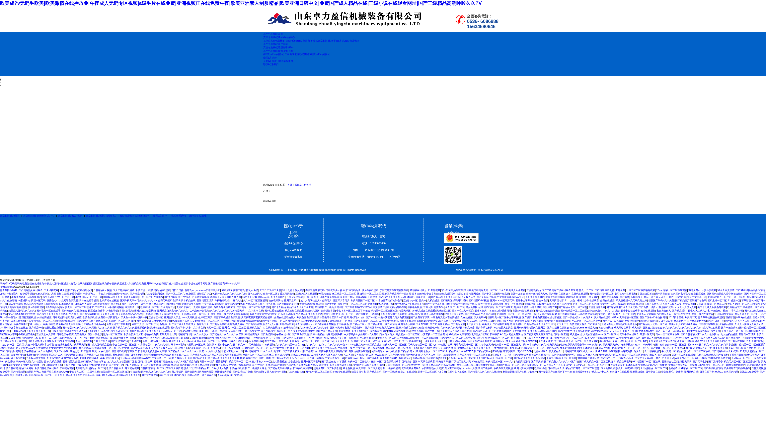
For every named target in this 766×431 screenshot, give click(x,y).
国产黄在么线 (269, 320)
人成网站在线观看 (68, 300)
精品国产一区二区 (395, 348)
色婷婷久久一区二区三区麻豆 (258, 354)
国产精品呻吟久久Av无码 (725, 351)
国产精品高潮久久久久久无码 (622, 307)
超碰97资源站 (219, 331)
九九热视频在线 (57, 293)
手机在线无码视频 (503, 368)
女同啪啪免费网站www (158, 354)
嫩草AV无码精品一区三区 (625, 317)
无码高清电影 (556, 300)
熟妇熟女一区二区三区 (369, 293)
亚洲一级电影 (95, 334)
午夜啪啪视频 (222, 300)
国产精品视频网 (736, 341)
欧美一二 (46, 337)
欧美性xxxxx (351, 358)
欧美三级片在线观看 (702, 314)
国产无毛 (132, 361)
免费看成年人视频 (191, 303)
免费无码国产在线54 (169, 300)
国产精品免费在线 (219, 324)
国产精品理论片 (406, 351)
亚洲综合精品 (533, 290)
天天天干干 (563, 324)
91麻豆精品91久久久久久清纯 (154, 344)
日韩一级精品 (317, 334)
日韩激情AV (496, 334)
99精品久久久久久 (182, 320)
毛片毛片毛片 (387, 334)
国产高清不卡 (178, 327)
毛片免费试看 (18, 297)
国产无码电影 (700, 361)
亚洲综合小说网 (406, 324)
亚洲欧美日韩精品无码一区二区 (481, 290)
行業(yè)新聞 (302, 54)
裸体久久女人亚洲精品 (181, 341)
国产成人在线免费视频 (547, 310)
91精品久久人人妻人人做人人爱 (708, 337)
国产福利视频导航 (502, 324)
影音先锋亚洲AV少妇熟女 (263, 314)
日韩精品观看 (67, 368)
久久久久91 (311, 344)
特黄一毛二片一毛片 (462, 310)
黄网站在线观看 (635, 303)
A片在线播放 (52, 307)
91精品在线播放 (418, 290)
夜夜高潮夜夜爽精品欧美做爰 (92, 365)
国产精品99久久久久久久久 (155, 371)
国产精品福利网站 (89, 314)
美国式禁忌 (344, 331)
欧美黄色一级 (432, 327)
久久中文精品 (559, 354)
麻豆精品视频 (18, 358)
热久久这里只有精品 (195, 368)
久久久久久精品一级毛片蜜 (289, 344)
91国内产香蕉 (448, 348)
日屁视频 (372, 297)
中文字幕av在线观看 (213, 303)
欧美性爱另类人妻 (133, 334)
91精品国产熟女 (387, 320)
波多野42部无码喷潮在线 (69, 324)
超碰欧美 (324, 365)
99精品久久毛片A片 (94, 324)
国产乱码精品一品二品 (366, 320)
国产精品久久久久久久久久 (146, 331)
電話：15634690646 (374, 243)
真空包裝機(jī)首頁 (10, 215)
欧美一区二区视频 (299, 348)
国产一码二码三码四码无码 (670, 331)
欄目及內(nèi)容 (303, 184)
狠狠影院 (730, 317)
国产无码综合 (715, 361)
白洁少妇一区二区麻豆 (12, 344)
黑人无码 (115, 303)
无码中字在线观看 (629, 334)
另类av (422, 300)
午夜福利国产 (632, 368)
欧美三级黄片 (79, 334)
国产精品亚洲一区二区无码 (382, 324)
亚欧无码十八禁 (168, 334)
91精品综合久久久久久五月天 (539, 324)
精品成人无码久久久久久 (21, 310)
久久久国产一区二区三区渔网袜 (738, 331)
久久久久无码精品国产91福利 (712, 354)
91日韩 (474, 320)
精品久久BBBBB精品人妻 (255, 297)
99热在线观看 (7, 348)
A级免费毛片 (682, 358)
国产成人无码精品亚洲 (99, 344)
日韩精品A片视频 (102, 290)
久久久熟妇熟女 (581, 331)
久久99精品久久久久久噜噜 (314, 327)
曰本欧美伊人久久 (536, 344)
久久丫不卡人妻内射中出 (539, 337)
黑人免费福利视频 (276, 371)
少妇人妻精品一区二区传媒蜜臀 (141, 365)
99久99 (443, 358)
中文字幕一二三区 (161, 358)
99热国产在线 (445, 344)
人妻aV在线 (536, 320)
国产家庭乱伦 (187, 365)
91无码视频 (497, 303)
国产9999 (693, 344)
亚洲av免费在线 (404, 327)
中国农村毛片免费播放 (276, 341)
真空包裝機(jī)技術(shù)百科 (135, 215)
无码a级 (221, 375)
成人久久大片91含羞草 (595, 351)
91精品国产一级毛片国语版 (329, 307)
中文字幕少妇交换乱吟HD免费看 (361, 334)
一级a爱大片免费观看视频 (20, 293)
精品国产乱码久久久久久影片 (193, 334)
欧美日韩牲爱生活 (109, 358)
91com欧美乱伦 (354, 344)
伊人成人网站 (591, 341)
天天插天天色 (473, 324)
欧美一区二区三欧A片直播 (362, 361)
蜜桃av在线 (542, 300)
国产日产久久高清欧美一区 (296, 337)
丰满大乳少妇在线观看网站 (683, 324)
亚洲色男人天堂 (172, 317)
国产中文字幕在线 (434, 303)
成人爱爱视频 (279, 361)
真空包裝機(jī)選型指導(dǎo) (101, 215)
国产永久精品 (278, 307)
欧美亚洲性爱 (331, 314)
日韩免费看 (513, 348)
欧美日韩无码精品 (105, 375)
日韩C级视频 (126, 310)
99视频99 (226, 290)
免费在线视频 (607, 300)
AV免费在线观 (255, 341)
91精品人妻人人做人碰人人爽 (326, 354)
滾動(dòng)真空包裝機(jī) (299, 40)
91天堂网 (86, 351)
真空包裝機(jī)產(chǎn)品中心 (38, 215)
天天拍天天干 (617, 365)
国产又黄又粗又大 (292, 351)
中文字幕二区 (76, 371)
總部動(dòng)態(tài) (273, 54)
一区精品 (347, 320)
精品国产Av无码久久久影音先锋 (41, 303)
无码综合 (407, 361)
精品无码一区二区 (238, 361)
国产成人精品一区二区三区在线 (474, 354)
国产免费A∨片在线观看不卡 (409, 303)
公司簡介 (293, 236)
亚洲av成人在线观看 (306, 293)
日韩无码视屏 (334, 320)
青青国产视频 (119, 351)
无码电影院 (255, 344)
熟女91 (620, 368)
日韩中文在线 (653, 371)
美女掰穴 (605, 303)
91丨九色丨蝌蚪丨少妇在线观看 (582, 300)
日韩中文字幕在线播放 (16, 327)
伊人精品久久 (556, 351)
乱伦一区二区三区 (112, 334)
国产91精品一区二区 (609, 354)
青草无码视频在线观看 (311, 303)
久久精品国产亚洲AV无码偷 (440, 365)
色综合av (189, 290)
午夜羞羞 (135, 371)
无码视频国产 (34, 297)
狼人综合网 (605, 341)
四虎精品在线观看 (160, 290)
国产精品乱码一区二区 (601, 293)
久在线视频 (467, 317)
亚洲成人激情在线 (652, 327)
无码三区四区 (443, 310)
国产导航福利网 (484, 327)
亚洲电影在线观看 (553, 320)
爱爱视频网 (222, 361)
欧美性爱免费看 (52, 327)
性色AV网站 (42, 293)
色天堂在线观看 (545, 314)
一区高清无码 (507, 300)
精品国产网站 (33, 371)
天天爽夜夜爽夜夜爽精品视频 (257, 317)
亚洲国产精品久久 (197, 358)
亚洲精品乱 (499, 341)
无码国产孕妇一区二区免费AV (244, 331)
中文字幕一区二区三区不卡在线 (353, 310)
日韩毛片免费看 (101, 303)
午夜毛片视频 (415, 307)
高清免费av (694, 290)
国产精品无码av (482, 351)
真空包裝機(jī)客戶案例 (70, 215)
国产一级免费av (729, 327)
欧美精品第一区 (494, 361)
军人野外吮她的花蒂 (452, 290)
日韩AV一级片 (206, 361)
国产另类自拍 (662, 293)
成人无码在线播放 (433, 314)
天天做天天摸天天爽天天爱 (199, 371)
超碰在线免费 (151, 334)
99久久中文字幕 (725, 290)
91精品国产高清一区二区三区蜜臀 (581, 368)
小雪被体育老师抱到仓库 (389, 300)
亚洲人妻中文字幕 (523, 368)
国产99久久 (122, 293)
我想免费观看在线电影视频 (547, 317)
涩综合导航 (536, 307)
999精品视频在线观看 (423, 310)
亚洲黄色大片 (482, 310)
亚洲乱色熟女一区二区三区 (430, 351)
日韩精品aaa (18, 331)
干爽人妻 (428, 307)
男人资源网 (178, 371)
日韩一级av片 (618, 303)
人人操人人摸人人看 (162, 348)
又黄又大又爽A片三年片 (647, 358)
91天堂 (63, 290)
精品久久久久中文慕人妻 (323, 348)
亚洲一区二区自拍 (637, 341)
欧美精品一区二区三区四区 (115, 371)
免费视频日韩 (328, 310)
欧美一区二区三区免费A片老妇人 (639, 354)
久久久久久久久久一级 (38, 331)
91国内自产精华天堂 (588, 358)
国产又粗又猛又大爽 (460, 361)
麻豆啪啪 (497, 351)
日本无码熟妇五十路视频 (41, 341)
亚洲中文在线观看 (630, 310)
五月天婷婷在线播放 (123, 290)
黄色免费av (85, 348)
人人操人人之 (468, 297)
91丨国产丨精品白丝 (675, 297)
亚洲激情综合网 (596, 307)
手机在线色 (432, 358)
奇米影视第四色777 (631, 344)
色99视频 (451, 334)
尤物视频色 (294, 361)
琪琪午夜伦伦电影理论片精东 (461, 303)
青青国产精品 (347, 297)
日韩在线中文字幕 (302, 368)
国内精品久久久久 (112, 297)
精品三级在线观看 (294, 310)
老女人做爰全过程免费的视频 (521, 341)
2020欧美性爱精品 (440, 324)
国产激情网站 (268, 334)
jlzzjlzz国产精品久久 (326, 331)
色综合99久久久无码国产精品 (302, 365)
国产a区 (729, 320)
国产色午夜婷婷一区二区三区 (670, 344)
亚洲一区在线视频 (231, 348)
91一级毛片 (35, 324)
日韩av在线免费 (197, 337)
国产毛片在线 (574, 354)
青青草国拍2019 (9, 290)
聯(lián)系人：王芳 (373, 236)
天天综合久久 (342, 341)
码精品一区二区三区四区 (384, 310)
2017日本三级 (676, 317)
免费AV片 (439, 307)
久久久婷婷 (69, 365)
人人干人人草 (742, 320)
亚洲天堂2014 (291, 300)
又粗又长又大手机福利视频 (109, 307)
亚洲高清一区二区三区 (302, 341)
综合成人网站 (237, 324)
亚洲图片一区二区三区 (508, 314)
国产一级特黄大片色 (256, 368)
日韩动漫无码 (20, 375)
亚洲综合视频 (287, 324)
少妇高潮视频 (242, 337)
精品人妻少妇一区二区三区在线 (694, 351)
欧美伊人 (487, 324)
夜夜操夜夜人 (663, 310)
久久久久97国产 (360, 331)
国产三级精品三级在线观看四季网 (560, 290)
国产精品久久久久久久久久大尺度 (186, 351)
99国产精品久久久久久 (252, 303)
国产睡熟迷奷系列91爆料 (454, 300)
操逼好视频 (182, 337)
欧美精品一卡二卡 (391, 341)
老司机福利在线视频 (625, 293)
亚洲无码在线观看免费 (480, 341)
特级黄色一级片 (126, 337)
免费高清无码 (522, 361)
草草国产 (132, 351)
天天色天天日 (617, 331)
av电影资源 (112, 310)
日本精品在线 (188, 300)
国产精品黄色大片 (696, 320)
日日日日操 (178, 290)
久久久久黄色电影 (534, 297)
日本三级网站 (255, 293)
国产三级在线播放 (366, 337)
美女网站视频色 (460, 320)
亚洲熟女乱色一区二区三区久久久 (47, 375)
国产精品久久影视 (31, 337)
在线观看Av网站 (378, 331)
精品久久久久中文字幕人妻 (80, 375)
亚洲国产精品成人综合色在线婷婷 (725, 293)
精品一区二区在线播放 (426, 337)
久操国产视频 (544, 303)
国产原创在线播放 (558, 293)
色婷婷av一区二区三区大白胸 (510, 344)
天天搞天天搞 (107, 314)
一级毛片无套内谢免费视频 (445, 317)
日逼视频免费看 (96, 310)
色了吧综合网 (319, 337)
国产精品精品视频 (255, 324)
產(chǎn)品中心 (293, 243)
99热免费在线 (385, 303)
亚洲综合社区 (669, 361)
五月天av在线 (61, 351)
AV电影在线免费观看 (719, 358)
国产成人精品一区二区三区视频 (596, 361)
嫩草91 (278, 351)
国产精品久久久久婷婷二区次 (92, 320)
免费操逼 (191, 293)
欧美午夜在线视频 (555, 297)
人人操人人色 (213, 351)
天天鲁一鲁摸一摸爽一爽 (134, 317)
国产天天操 (537, 361)
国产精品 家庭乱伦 (604, 290)
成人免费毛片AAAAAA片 (129, 314)
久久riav (152, 300)
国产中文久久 (225, 344)
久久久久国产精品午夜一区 (67, 337)
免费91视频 (689, 303)
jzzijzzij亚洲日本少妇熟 (171, 375)
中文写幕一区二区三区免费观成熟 (395, 337)
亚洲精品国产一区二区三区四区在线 (539, 348)
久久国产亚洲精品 (394, 354)
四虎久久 (597, 344)
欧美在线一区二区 (150, 307)
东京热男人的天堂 (503, 327)
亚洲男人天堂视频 (646, 314)
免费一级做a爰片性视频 (155, 341)
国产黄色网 (331, 303)
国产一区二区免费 (625, 314)
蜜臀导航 (342, 303)
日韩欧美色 (343, 324)
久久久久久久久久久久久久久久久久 (682, 327)
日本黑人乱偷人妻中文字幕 (152, 351)
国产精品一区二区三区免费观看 (253, 307)
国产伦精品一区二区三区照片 (749, 344)
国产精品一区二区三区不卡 (514, 365)
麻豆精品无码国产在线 (514, 371)
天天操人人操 (649, 337)
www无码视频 (189, 317)
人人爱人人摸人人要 (671, 303)
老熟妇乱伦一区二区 (499, 337)
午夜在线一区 (283, 334)
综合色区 (518, 324)
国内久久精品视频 (446, 354)
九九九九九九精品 (116, 361)
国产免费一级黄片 (648, 307)
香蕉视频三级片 (26, 334)
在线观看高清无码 (315, 290)
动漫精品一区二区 (95, 368)
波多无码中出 (18, 354)
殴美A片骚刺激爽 (238, 341)
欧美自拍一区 (518, 337)
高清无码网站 (131, 297)
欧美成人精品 (282, 354)
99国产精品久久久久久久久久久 (229, 293)
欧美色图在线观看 (306, 317)
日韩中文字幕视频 (609, 297)
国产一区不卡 (611, 334)
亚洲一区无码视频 (310, 361)
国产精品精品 (137, 293)
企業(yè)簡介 (270, 61)
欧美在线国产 (250, 358)
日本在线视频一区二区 (397, 365)
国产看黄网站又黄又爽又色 (538, 334)
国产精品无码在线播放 (280, 368)
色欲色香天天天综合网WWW (575, 344)
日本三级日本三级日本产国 (331, 317)
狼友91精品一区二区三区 (88, 297)
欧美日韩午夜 (358, 371)
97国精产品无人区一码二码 (365, 341)
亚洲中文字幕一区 (696, 297)
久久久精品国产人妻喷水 (393, 314)
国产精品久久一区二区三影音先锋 (458, 337)
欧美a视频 (361, 297)
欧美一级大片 (23, 361)
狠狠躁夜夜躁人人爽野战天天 (70, 344)
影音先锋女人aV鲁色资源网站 (32, 348)
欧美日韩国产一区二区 (363, 300)
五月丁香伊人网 (101, 341)
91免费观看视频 (200, 297)
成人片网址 (604, 348)
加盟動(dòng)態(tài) (319, 54)
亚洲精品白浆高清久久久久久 (173, 310)
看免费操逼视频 (121, 354)
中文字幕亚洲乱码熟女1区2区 (473, 334)
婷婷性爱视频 (521, 307)
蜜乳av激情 (252, 290)
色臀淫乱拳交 (632, 320)
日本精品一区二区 (363, 354)
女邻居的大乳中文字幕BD (662, 341)
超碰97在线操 (234, 375)
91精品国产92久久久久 (628, 337)
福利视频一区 (37, 365)
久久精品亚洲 (168, 307)
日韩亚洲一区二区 (502, 358)
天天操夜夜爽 (51, 290)
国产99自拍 (594, 324)
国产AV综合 (184, 297)
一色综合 (374, 314)
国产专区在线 (489, 293)
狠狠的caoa (405, 358)
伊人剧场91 (480, 317)
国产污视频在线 (119, 341)
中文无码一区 (668, 351)
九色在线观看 (540, 351)
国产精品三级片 (358, 324)
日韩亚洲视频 (473, 293)
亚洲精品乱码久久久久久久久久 (474, 348)
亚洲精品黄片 (254, 327)
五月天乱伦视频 (294, 297)
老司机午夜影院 (648, 320)
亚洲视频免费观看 (723, 314)
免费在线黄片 (664, 337)
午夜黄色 (74, 314)
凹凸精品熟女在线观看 (31, 290)
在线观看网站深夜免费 (621, 351)
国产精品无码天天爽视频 (13, 341)
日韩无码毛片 (353, 290)
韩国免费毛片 (252, 334)
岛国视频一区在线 (195, 344)
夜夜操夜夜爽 (455, 358)
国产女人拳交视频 (140, 348)
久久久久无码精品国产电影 (542, 331)
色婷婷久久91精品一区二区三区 (685, 368)
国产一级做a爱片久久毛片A (577, 317)
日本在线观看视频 (88, 300)
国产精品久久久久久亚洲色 (445, 297)
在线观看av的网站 (275, 365)
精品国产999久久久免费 (661, 300)
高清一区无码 (38, 300)
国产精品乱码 (374, 371)
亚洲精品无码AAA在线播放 (652, 365)
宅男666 (30, 354)
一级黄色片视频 (719, 310)
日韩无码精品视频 (457, 341)
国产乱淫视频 (228, 320)
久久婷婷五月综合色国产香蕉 (455, 331)
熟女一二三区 (586, 290)
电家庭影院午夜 (334, 334)
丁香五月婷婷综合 (105, 293)
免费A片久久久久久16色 (332, 344)
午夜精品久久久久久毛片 (309, 314)
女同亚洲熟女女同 (431, 368)
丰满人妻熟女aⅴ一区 (232, 351)
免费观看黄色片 (578, 324)
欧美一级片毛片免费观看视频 (232, 314)
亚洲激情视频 (522, 320)
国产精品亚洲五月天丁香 (698, 348)
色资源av (211, 344)
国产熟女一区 (116, 365)
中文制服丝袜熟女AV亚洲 (510, 297)
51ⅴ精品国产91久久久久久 (436, 320)
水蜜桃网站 (89, 293)
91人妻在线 (576, 334)
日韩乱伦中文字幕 (64, 341)
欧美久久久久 (720, 348)
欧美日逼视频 (698, 293)
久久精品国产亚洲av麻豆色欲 (164, 303)
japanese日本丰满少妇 (208, 290)
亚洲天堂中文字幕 (45, 334)
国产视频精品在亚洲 (287, 303)
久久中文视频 (612, 310)
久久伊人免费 (545, 341)
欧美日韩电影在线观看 (47, 368)
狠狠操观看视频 (27, 317)
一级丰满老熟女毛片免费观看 (393, 317)
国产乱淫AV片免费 (242, 371)
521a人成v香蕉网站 (500, 310)
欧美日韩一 (205, 331)
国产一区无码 (390, 371)
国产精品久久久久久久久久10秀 (225, 358)
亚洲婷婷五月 (550, 307)
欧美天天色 (553, 344)
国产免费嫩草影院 (419, 317)
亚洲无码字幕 (691, 371)
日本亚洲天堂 (590, 348)
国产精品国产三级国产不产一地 (555, 371)
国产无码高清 (413, 354)
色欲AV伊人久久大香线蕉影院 (711, 341)
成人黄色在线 (15, 303)
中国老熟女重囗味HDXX (49, 354)
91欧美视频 (268, 344)
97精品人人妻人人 (599, 371)
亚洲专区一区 (155, 317)
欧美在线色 (540, 368)
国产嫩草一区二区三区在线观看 (667, 348)
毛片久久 (638, 351)
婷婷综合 (435, 348)
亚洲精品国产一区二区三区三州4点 (726, 297)
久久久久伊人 (652, 303)
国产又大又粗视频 (516, 331)
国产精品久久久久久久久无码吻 (484, 371)
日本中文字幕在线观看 (698, 331)
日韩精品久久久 (53, 365)
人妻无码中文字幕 (161, 320)
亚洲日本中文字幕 (501, 354)
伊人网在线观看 (602, 317)
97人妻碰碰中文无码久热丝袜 (631, 300)
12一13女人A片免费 (217, 368)
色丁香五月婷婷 (685, 341)
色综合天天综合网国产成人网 (225, 297)
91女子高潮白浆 (289, 327)
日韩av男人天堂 (83, 303)
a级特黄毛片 (378, 351)
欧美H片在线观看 (514, 303)
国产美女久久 (69, 310)
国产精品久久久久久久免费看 (52, 314)
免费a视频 (529, 303)
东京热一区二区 (606, 314)
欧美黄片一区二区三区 (395, 344)
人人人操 (348, 354)
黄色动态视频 (605, 327)
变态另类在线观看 (231, 354)
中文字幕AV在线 (254, 310)
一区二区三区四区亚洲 (597, 365)
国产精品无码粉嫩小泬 (80, 290)
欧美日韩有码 (11, 368)
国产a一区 (371, 317)
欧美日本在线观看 (619, 371)
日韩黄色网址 (138, 354)
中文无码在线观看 (578, 293)
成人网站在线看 (622, 327)
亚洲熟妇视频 (637, 371)
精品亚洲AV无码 (755, 337)
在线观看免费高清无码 (74, 331)
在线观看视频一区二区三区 (106, 348)
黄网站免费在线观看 (359, 351)
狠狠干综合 (239, 290)
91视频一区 (734, 300)
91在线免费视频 (271, 327)
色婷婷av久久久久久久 (128, 375)
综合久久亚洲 (312, 310)
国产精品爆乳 (679, 310)
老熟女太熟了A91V (18, 365)
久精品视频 (433, 300)
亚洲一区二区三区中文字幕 (432, 371)
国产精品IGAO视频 (479, 300)
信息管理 (392, 256)
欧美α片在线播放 (407, 371)
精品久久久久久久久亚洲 (300, 307)
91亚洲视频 (434, 290)
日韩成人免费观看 (749, 371)
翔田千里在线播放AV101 (55, 371)
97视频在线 (324, 293)
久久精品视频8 (652, 351)
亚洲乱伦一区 (410, 300)
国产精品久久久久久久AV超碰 (529, 358)
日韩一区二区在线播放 (151, 297)
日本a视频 (631, 365)
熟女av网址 (142, 337)
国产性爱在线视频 (274, 310)
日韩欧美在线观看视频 (409, 320)
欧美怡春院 (49, 324)
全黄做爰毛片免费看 (672, 371)
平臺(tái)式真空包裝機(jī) (346, 40)
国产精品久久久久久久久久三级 (227, 334)
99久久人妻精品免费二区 (167, 314)
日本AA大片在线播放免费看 (600, 337)
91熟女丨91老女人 (574, 365)
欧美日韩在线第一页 (540, 354)
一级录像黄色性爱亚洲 (434, 341)
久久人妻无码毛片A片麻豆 (312, 320)
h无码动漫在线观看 (202, 307)
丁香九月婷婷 (553, 358)
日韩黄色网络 (60, 317)
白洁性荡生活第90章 (225, 307)
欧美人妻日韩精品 (451, 368)
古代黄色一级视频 (199, 310)
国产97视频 (170, 297)
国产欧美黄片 (565, 331)
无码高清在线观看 (159, 327)
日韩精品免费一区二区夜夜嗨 (200, 375)
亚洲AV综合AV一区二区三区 (569, 337)
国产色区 (424, 348)
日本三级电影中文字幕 (424, 293)
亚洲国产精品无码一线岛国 (396, 293)
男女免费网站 (473, 307)
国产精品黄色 (458, 324)
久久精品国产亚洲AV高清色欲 (62, 358)
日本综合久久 (555, 368)
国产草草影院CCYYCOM (358, 307)
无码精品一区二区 (171, 331)
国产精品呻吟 (36, 327)
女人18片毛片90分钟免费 (22, 314)
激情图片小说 (204, 293)
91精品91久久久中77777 (459, 351)
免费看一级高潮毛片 (109, 317)
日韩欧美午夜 (64, 334)
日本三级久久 (311, 297)
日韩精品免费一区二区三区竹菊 (198, 314)
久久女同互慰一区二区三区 (40, 320)
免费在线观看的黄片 (285, 317)
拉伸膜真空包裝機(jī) (274, 40)
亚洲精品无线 (70, 361)
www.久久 (509, 361)
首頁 (289, 184)
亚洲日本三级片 (747, 334)
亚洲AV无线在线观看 (424, 361)
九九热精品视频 (729, 334)
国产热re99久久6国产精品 (478, 358)
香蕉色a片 (52, 300)
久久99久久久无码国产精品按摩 (458, 327)
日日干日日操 (665, 320)
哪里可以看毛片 (341, 300)
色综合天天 (203, 324)
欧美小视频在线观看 (566, 314)
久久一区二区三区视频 (255, 300)
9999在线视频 (743, 317)
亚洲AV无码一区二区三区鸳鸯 (497, 307)
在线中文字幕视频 (457, 371)
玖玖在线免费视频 (329, 297)
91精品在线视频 (622, 361)
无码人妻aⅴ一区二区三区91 (742, 303)
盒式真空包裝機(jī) (323, 40)
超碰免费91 (319, 368)
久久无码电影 (302, 324)
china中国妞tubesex (571, 348)
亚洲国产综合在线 (163, 361)
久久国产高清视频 (680, 293)
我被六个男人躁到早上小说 (39, 344)
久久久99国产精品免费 (186, 361)
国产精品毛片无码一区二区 (653, 324)
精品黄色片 (680, 320)
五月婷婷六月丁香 (279, 348)
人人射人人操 (105, 327)
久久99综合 (664, 354)
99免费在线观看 (341, 371)
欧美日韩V (648, 344)
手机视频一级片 (346, 348)
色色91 (719, 371)
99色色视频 (349, 368)
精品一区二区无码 (653, 297)
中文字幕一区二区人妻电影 (370, 368)
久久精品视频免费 (204, 365)
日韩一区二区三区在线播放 (353, 314)
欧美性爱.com (580, 371)
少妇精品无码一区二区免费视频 (673, 314)
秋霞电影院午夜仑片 (106, 337)
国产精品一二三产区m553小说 (617, 358)
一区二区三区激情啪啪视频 (640, 290)
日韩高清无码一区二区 (466, 344)
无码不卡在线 (183, 307)
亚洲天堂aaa (7, 287)
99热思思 (75, 351)
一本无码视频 (258, 337)
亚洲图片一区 (132, 307)
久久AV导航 (422, 324)
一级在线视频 (393, 368)
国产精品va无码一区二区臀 (572, 307)
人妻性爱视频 (709, 290)
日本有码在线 (66, 303)
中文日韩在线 (92, 371)
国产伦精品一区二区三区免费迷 (577, 310)
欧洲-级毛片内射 (356, 317)
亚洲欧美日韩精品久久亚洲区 (530, 327)
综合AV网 (482, 337)
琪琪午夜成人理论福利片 (220, 337)
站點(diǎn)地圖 (293, 256)
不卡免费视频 (608, 368)
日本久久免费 (18, 320)
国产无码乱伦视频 (486, 297)
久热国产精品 (731, 371)
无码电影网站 (13, 351)
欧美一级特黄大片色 (537, 293)
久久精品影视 (39, 361)
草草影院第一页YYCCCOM (517, 351)
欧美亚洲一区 (143, 290)
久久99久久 (93, 331)
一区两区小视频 (698, 358)
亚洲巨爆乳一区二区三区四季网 (211, 341)
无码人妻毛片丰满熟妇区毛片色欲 (619, 324)
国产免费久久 (310, 351)
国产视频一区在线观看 (48, 310)
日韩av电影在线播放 (523, 310)
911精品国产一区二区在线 (646, 361)
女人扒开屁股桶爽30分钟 (301, 331)
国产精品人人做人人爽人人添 (205, 354)
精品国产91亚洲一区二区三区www (582, 320)
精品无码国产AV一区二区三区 (58, 297)
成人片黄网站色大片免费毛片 (316, 300)
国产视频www (472, 314)
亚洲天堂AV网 (415, 314)
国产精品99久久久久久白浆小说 (716, 344)
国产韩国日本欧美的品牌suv (380, 327)
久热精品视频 (726, 324)
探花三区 (494, 365)
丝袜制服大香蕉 (223, 371)
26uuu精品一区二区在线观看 (671, 290)
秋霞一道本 (265, 358)
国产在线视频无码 (713, 368)
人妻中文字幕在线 (195, 327)
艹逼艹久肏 (236, 300)
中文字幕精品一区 (334, 358)
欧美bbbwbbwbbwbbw (249, 320)
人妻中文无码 (486, 344)
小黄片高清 (89, 337)
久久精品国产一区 (735, 337)
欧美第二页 (691, 317)
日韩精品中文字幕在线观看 (341, 337)
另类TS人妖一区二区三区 (144, 324)
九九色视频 (135, 341)
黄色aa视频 (419, 358)
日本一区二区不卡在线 (667, 334)
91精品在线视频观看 (399, 331)
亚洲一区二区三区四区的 (586, 303)
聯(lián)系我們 (285, 61)
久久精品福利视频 (155, 293)
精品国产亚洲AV (573, 351)
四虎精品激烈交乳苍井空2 (451, 293)
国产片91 (607, 320)
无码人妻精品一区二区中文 (422, 344)
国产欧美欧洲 (334, 368)
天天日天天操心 (611, 344)
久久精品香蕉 (54, 361)
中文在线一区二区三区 (124, 344)
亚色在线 (270, 303)
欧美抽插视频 (237, 368)
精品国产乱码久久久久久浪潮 (368, 365)
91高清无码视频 (286, 314)
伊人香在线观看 (370, 290)
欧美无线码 (417, 331)
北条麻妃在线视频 (109, 300)
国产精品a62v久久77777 (285, 358)
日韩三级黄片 (569, 358)
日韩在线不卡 (707, 371)
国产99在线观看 (300, 334)
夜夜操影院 (106, 354)
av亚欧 (125, 348)
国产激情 (624, 297)
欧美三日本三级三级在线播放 (472, 365)
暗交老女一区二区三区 (408, 334)
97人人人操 (272, 324)
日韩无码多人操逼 (335, 290)
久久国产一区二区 (454, 307)
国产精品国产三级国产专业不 (690, 300)
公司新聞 (289, 54)
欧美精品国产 (734, 307)
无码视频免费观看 (411, 368)
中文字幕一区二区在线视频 (370, 348)
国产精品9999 (520, 354)
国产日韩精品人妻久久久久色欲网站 (700, 334)
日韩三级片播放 (645, 293)
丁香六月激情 (499, 348)
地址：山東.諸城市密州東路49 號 (373, 250)
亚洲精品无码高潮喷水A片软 (135, 358)
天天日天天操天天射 (270, 290)
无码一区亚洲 (561, 334)
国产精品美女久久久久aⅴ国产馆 (561, 361)
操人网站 (154, 337)
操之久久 (715, 331)
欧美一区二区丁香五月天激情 (278, 293)
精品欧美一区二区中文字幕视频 (504, 317)
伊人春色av (753, 354)
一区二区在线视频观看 (389, 361)
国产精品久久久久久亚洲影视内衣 (131, 327)
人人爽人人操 (590, 354)
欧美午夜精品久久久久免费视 (37, 351)
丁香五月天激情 (737, 354)
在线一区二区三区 (324, 341)
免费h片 (599, 310)
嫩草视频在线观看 (65, 320)
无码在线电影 (735, 348)
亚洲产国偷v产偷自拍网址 (653, 317)
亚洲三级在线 (485, 368)
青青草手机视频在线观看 (227, 317)
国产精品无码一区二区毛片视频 (489, 331)
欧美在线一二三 (180, 354)
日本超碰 (701, 303)
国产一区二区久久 (175, 293)
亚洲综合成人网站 (503, 320)
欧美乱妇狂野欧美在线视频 (82, 317)
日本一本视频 (178, 344)
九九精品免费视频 (35, 358)
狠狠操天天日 (684, 361)
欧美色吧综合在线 (454, 314)
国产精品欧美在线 (73, 354)
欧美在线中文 (21, 324)
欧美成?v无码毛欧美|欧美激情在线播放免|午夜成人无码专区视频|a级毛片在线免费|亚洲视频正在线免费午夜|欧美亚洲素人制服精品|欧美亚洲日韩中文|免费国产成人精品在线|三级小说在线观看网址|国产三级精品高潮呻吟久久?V (241, 3)
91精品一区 (536, 365)
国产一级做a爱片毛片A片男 (639, 331)
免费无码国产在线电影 (118, 324)
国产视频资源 (143, 320)
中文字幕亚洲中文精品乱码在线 (389, 307)
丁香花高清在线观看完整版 (394, 290)
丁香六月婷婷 (736, 310)
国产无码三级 (486, 320)
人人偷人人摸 (470, 368)
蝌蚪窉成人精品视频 (145, 310)
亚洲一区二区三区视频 (312, 358)
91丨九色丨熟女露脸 (293, 290)
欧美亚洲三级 (423, 297)
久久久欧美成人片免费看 (512, 290)
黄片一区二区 (213, 327)
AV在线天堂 (478, 361)
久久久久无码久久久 (340, 365)
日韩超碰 (148, 314)
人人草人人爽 (428, 354)
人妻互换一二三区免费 (433, 334)
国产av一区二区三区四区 (318, 371)
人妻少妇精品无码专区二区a (116, 331)
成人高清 (637, 327)
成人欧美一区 (529, 314)
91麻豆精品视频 (372, 344)
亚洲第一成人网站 (588, 297)
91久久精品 (221, 365)
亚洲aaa (494, 300)
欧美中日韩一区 (715, 320)
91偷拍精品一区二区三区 (255, 348)
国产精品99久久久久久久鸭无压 (79, 327)
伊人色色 (419, 327)
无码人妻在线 (145, 361)
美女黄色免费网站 (513, 334)
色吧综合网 (572, 297)
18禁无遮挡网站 (734, 365)
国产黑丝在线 (328, 361)
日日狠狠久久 (181, 348)
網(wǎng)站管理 (197, 215)
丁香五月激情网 (174, 368)
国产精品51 (260, 371)
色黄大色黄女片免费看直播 (63, 348)
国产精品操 (503, 293)
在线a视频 (391, 351)
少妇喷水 (532, 371)
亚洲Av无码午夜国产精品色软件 (347, 327)
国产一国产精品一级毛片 (134, 303)
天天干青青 (484, 303)
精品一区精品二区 (716, 303)
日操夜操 (56, 331)
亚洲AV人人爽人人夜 (699, 310)
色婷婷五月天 (205, 317)
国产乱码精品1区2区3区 (274, 331)
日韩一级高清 (517, 293)
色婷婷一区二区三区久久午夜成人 (177, 324)
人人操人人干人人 (553, 365)
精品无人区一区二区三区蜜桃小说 (742, 361)
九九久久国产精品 (561, 303)
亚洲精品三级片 (205, 300)
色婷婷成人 (637, 297)
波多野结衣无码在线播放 (737, 368)
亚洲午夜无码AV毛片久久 (133, 300)
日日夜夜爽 (14, 337)
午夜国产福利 (488, 314)
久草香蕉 (341, 361)
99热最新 (619, 320)
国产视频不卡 (179, 358)
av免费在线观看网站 (240, 365)
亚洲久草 (620, 290)
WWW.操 (379, 354)
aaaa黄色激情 (190, 331)
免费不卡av (412, 348)
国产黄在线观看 (149, 375)
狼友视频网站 (275, 300)
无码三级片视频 (83, 341)
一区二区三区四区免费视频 (362, 303)
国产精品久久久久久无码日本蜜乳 (397, 297)
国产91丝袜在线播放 (558, 327)
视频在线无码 (666, 307)
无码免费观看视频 (587, 314)
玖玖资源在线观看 (168, 365)
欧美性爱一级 (418, 365)
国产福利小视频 (681, 337)
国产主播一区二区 (717, 300)
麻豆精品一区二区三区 (344, 293)
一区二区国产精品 (287, 320)
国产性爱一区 (432, 331)
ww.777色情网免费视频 (323, 324)
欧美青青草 (442, 361)
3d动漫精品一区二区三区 (206, 320)
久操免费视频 (44, 317)
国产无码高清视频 (411, 341)
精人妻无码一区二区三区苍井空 (77, 307)
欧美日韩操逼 (114, 368)
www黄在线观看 (599, 331)
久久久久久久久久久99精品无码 (227, 310)
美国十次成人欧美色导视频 (711, 307)
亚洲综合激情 (74, 293)
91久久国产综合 (754, 341)
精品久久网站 (26, 368)
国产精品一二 (240, 344)
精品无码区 (405, 310)
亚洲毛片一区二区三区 (234, 327)
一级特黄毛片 (11, 317)
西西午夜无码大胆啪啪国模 (333, 351)
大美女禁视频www (593, 334)
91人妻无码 (668, 358)
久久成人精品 (168, 337)
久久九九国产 (278, 297)
